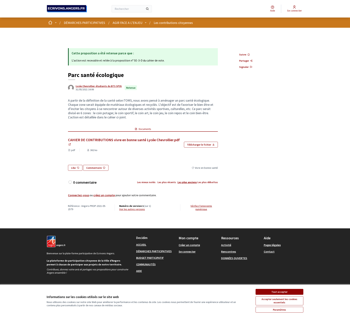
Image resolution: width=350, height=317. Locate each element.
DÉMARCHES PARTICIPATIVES (84, 23)
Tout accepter (279, 291)
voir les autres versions (132, 209)
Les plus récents (167, 182)
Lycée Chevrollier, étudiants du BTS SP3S (99, 86)
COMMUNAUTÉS (146, 264)
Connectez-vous (78, 195)
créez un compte (104, 195)
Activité (226, 245)
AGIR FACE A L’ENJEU (127, 23)
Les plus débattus (207, 182)
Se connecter (187, 251)
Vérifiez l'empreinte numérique (201, 207)
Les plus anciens (187, 182)
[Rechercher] (147, 8)
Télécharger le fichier (199, 144)
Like (73, 167)
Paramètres (279, 309)
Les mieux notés (146, 182)
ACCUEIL (141, 244)
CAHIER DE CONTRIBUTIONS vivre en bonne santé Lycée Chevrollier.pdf (124, 142)
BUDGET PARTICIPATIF (150, 258)
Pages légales (272, 245)
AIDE (139, 271)
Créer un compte (189, 245)
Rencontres (228, 251)
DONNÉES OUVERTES (234, 258)
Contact (269, 251)
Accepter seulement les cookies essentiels (279, 300)
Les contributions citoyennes (173, 23)
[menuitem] (156, 244)
